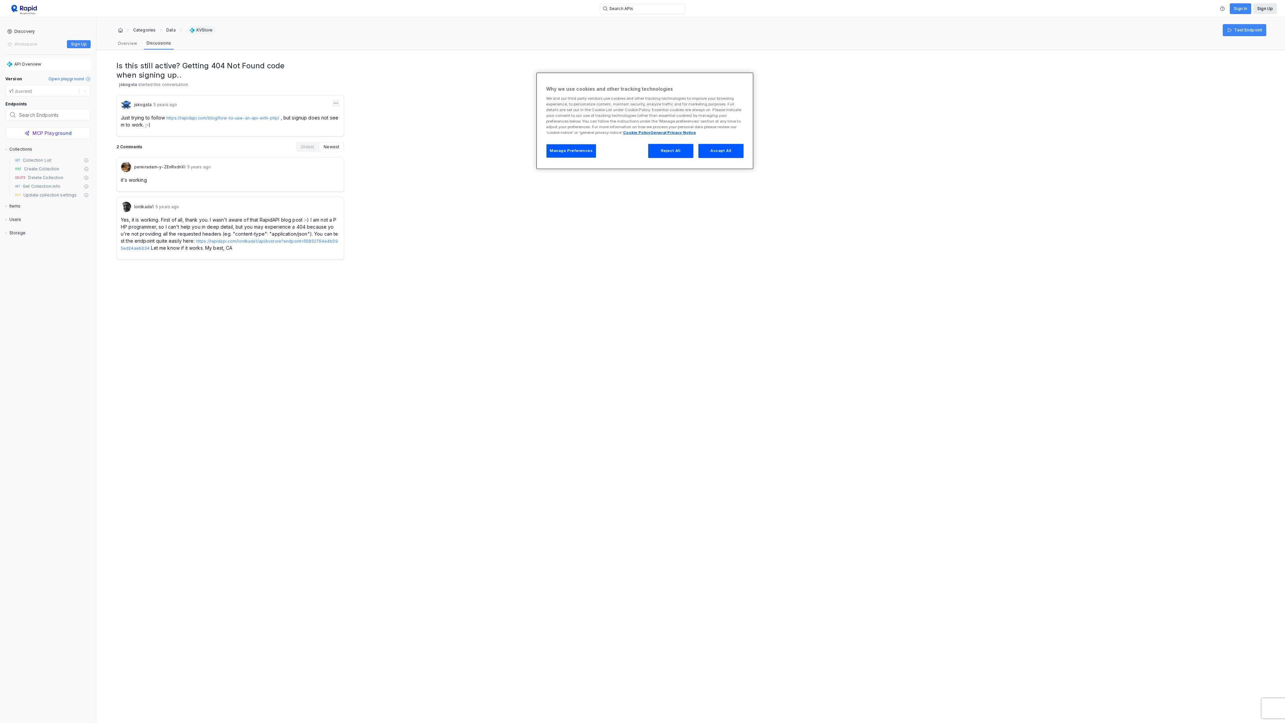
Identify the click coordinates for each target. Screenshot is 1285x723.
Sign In (1240, 8)
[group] (320, 147)
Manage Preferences (571, 150)
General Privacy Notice (673, 132)
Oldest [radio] (308, 146)
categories (144, 30)
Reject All (671, 150)
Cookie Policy (637, 132)
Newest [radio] (331, 146)
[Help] (1222, 8)
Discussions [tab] (159, 43)
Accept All (721, 150)
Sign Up (1265, 8)
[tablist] (144, 43)
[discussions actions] (336, 103)
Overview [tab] (127, 43)
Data (170, 30)
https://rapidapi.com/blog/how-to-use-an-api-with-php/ (222, 117)
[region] (645, 120)
